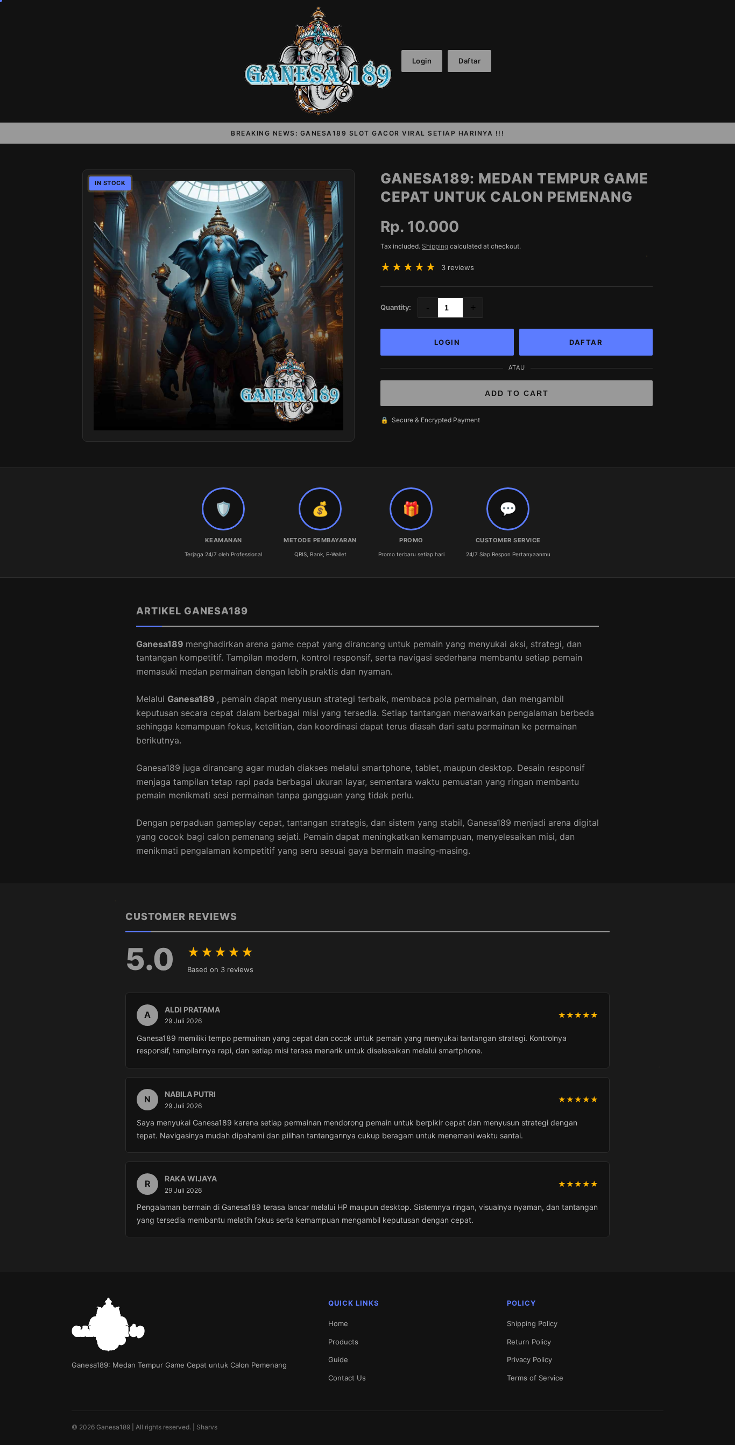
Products (343, 1341)
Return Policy (529, 1341)
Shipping (435, 246)
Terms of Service (535, 1377)
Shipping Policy (532, 1323)
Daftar (469, 60)
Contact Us (347, 1377)
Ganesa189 (161, 644)
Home (338, 1323)
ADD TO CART (517, 393)
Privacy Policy (529, 1359)
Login (422, 60)
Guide (338, 1359)
